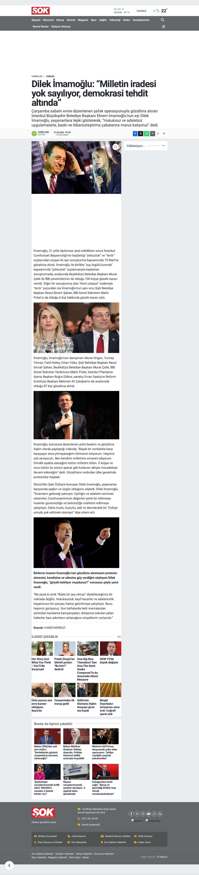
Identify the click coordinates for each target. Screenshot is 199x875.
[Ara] (163, 20)
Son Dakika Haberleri (115, 842)
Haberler (37, 76)
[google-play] (153, 821)
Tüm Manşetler (79, 842)
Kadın (126, 20)
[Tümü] (163, 145)
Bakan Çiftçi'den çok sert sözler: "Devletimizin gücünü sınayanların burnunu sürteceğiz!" (46, 752)
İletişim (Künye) (61, 26)
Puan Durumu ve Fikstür (50, 842)
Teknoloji (114, 20)
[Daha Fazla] (152, 133)
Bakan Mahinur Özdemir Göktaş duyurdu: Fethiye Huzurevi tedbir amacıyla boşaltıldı (73, 752)
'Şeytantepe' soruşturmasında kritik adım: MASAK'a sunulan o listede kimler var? (47, 787)
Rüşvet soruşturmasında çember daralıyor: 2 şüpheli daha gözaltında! (74, 787)
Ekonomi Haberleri (104, 853)
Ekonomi (48, 20)
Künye (86, 857)
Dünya (60, 20)
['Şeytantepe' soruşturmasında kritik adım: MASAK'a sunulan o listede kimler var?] (47, 771)
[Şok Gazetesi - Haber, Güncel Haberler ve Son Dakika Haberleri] (41, 10)
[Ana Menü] (163, 26)
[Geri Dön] (9, 865)
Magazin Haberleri (57, 857)
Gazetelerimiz (141, 20)
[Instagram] (142, 813)
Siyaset (36, 20)
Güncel (71, 20)
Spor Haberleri (39, 857)
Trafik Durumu (145, 836)
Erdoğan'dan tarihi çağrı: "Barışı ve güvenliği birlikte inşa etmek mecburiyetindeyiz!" (104, 787)
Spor (94, 20)
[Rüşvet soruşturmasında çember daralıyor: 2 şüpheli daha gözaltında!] (76, 771)
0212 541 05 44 (89, 818)
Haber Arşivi (144, 842)
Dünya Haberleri (84, 853)
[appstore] (137, 821)
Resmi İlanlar (41, 26)
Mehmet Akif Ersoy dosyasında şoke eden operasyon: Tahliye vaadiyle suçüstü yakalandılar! (104, 752)
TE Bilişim (162, 857)
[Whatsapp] (154, 813)
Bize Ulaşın (75, 857)
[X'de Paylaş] (140, 133)
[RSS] (160, 813)
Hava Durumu (79, 836)
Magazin (83, 20)
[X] (137, 813)
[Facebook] (131, 813)
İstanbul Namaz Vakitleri (118, 836)
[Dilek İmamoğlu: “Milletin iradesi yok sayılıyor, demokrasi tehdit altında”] (76, 167)
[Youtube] (148, 813)
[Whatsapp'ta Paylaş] (146, 133)
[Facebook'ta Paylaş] (135, 133)
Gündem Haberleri (64, 853)
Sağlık (103, 20)
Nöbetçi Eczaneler (47, 836)
